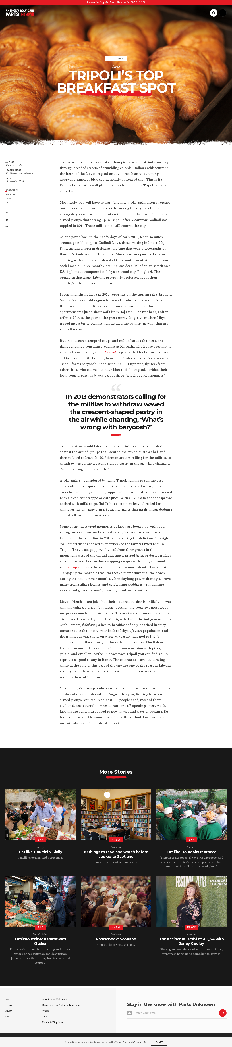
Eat (7, 999)
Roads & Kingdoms (53, 1022)
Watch (45, 1011)
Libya (116, 66)
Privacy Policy (140, 1042)
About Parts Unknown (54, 999)
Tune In (46, 1016)
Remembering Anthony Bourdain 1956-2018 (116, 2)
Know (8, 1011)
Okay (159, 1042)
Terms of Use (121, 1042)
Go (7, 1016)
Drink (8, 1005)
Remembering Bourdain (61, 1005)
